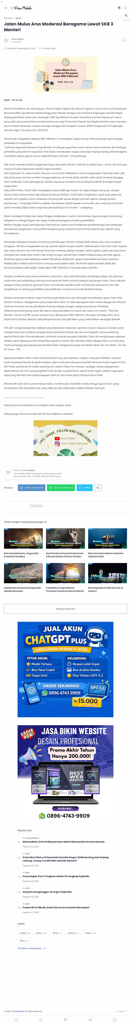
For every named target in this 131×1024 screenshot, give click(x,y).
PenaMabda (18, 1011)
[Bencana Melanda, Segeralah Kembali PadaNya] (23, 538)
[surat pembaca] (32, 838)
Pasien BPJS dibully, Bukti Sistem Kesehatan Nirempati (56, 907)
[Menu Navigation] (5, 7)
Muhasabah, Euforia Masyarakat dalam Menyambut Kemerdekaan (64, 841)
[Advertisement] (65, 980)
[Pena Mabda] (17, 39)
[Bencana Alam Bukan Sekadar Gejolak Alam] (107, 538)
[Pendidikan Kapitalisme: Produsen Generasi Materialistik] (65, 573)
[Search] (125, 7)
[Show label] (31, 948)
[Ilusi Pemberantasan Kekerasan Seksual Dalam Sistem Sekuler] (65, 538)
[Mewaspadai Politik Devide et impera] (107, 573)
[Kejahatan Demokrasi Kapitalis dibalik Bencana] (23, 573)
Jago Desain (63, 1011)
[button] (120, 7)
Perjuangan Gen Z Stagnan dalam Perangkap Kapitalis (56, 876)
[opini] (27, 853)
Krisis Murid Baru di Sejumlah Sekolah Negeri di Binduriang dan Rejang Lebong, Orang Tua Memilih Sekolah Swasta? (65, 859)
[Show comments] (114, 1019)
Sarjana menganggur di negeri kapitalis (47, 891)
